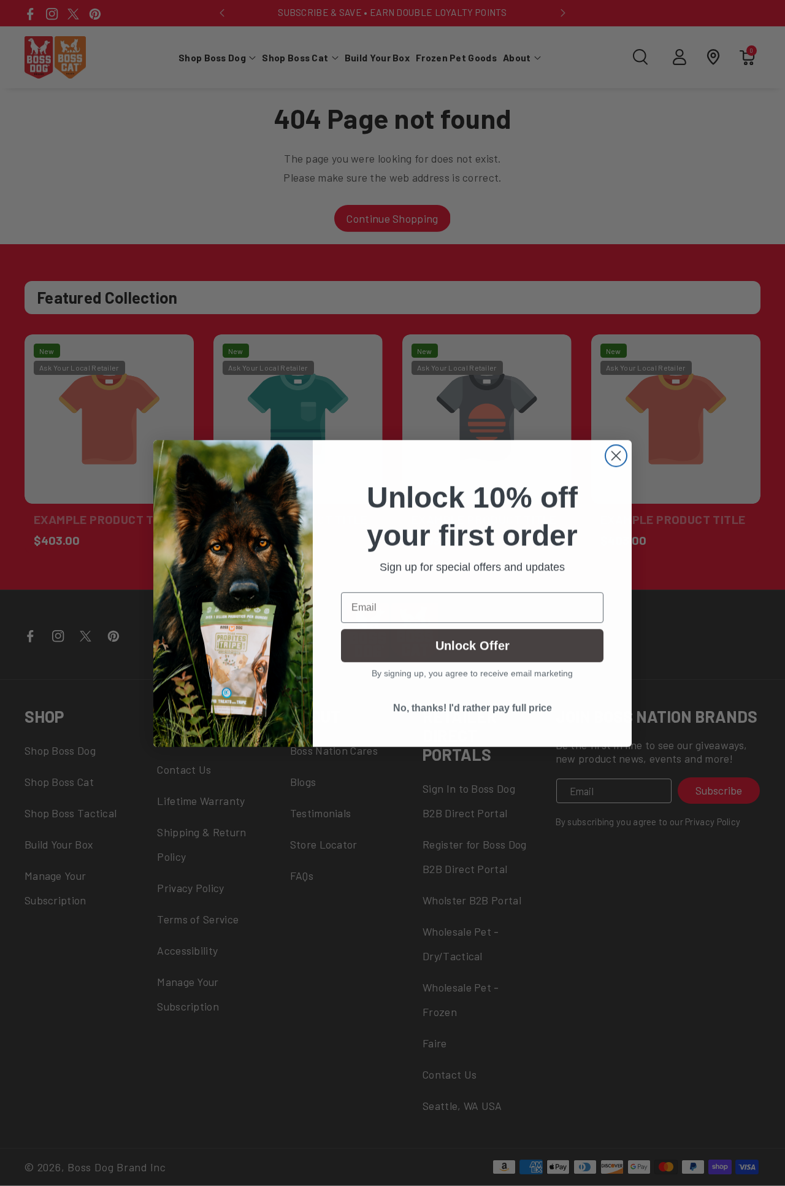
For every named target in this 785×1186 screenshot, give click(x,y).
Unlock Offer (472, 645)
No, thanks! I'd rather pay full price (472, 708)
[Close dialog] (616, 455)
